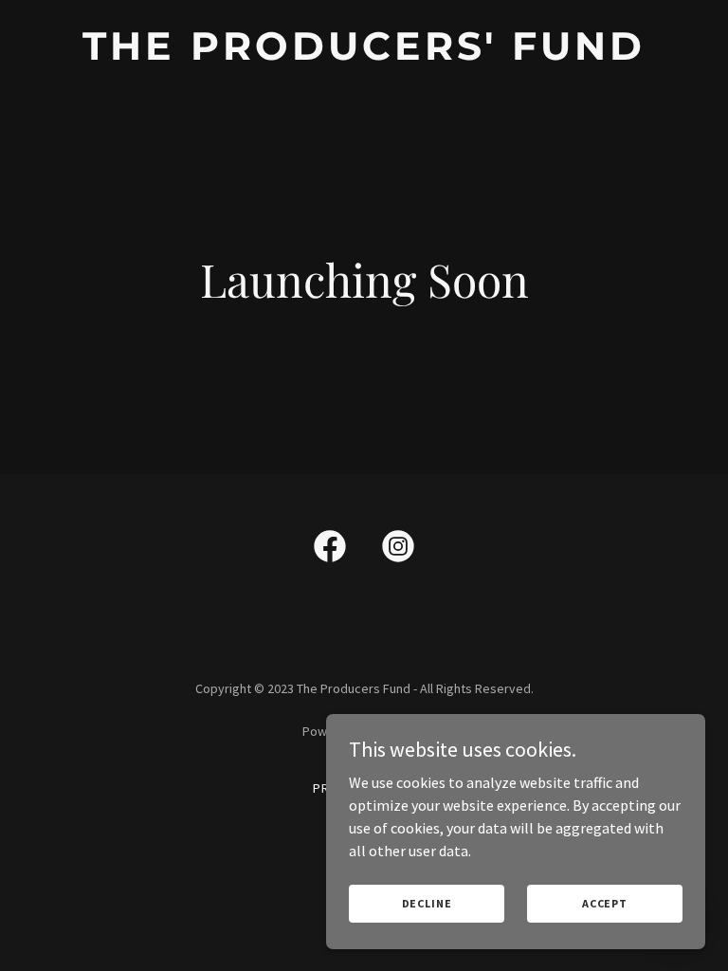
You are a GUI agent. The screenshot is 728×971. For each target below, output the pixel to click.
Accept (605, 903)
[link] (364, 54)
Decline (427, 903)
